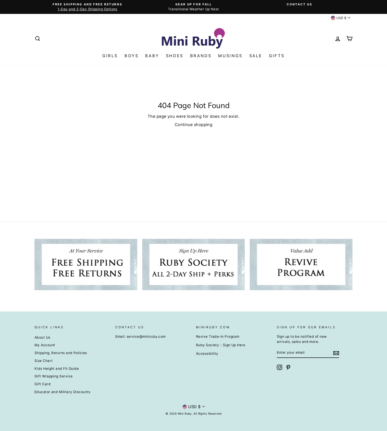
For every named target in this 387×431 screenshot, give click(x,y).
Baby (152, 55)
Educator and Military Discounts (62, 392)
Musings (230, 55)
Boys (131, 55)
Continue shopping (194, 124)
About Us (42, 337)
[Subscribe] (336, 353)
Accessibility (207, 353)
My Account (44, 345)
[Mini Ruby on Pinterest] (288, 367)
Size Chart (43, 361)
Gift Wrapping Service (53, 376)
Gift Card (42, 384)
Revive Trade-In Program (217, 336)
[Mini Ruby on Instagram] (279, 367)
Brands (201, 55)
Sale (255, 55)
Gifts (277, 55)
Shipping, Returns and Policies (60, 353)
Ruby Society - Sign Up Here (220, 345)
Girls (110, 55)
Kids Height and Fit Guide (56, 368)
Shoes (174, 55)
